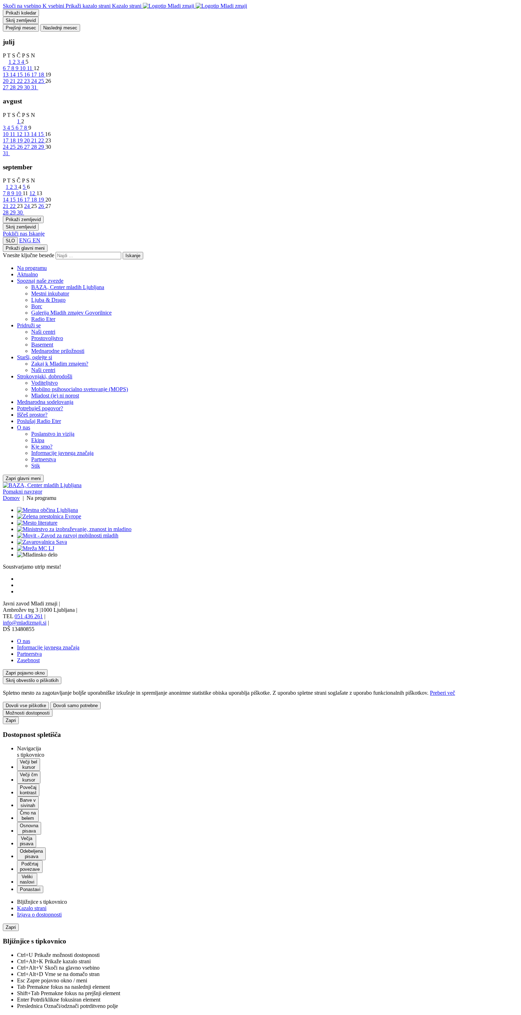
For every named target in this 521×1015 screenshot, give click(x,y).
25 (41, 81)
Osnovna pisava (29, 828)
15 (20, 75)
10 (23, 68)
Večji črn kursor (29, 777)
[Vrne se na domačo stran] (195, 6)
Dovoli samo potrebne (75, 705)
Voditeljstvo (44, 383)
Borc (36, 306)
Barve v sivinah (28, 802)
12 (20, 134)
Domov (11, 498)
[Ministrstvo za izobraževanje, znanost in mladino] (74, 529)
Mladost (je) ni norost (55, 396)
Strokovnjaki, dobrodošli (44, 376)
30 (27, 87)
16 (27, 75)
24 (34, 81)
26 (20, 147)
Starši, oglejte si (34, 357)
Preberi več (442, 693)
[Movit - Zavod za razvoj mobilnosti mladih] (67, 535)
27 (6, 87)
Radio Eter (43, 319)
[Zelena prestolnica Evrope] (49, 516)
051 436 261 (29, 616)
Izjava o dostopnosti (39, 915)
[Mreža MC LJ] (35, 548)
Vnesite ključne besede (28, 255)
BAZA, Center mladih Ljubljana (67, 287)
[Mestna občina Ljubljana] (47, 510)
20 (6, 81)
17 (34, 75)
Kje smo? (41, 447)
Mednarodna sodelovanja (45, 402)
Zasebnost (28, 660)
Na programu (32, 268)
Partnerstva (43, 459)
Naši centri (43, 332)
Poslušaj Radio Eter (39, 421)
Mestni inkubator (50, 294)
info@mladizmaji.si (24, 623)
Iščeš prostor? (32, 415)
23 (27, 81)
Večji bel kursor (28, 764)
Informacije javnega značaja (62, 453)
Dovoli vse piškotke (26, 705)
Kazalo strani (31, 908)
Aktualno (27, 274)
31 (34, 87)
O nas (23, 427)
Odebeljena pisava (31, 853)
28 (13, 87)
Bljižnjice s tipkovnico (42, 902)
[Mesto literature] (37, 523)
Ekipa (37, 440)
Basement (42, 345)
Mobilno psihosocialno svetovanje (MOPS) (79, 389)
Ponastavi (30, 889)
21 (13, 81)
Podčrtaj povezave (30, 866)
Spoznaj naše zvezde (40, 281)
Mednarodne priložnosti (57, 351)
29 (20, 87)
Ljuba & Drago (48, 300)
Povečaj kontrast (28, 790)
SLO (10, 240)
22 (20, 81)
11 (30, 68)
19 (20, 140)
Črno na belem (28, 815)
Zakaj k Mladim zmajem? (59, 364)
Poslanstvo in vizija (52, 434)
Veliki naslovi (27, 879)
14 (13, 75)
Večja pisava (26, 841)
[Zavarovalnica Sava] (42, 542)
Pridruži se (29, 325)
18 (41, 75)
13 (6, 75)
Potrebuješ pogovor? (40, 408)
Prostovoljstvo (47, 338)
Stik (35, 466)
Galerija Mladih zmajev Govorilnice (71, 313)
